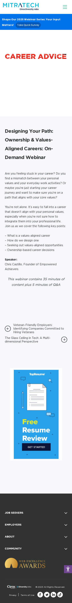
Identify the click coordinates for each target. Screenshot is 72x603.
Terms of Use (27, 595)
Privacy (12, 595)
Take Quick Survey (28, 25)
